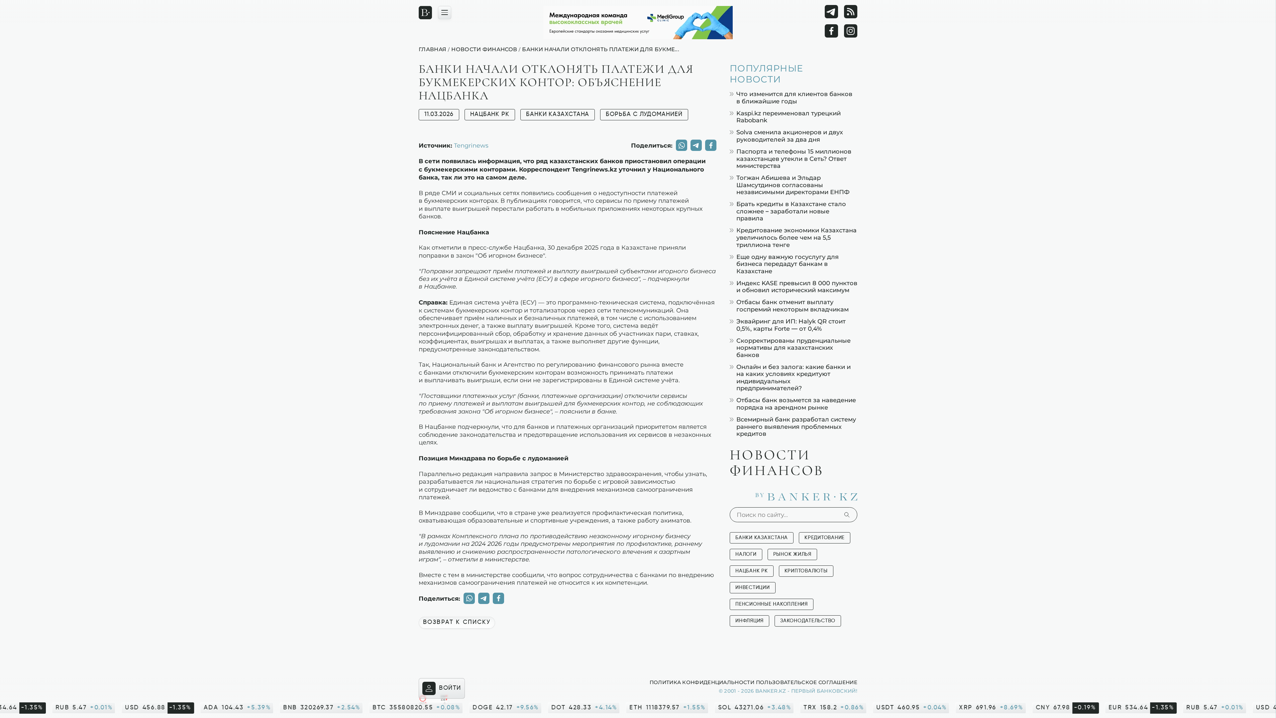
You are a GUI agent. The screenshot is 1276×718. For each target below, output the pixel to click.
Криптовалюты (806, 570)
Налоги (746, 554)
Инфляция (749, 620)
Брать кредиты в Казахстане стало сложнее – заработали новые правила (791, 211)
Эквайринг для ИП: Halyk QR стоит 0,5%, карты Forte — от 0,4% (791, 325)
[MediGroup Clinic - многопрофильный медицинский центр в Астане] (638, 22)
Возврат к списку (457, 622)
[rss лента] (850, 11)
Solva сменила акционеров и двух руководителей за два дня (789, 136)
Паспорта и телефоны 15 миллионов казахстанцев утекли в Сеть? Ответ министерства (793, 158)
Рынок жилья (792, 554)
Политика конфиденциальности (702, 682)
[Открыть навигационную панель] (444, 12)
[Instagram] (850, 31)
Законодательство (807, 620)
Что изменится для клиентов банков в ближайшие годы (794, 97)
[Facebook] (831, 31)
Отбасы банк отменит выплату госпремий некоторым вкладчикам (792, 306)
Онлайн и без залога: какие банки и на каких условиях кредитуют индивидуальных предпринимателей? (793, 377)
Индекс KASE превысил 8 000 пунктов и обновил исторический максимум (796, 287)
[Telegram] (831, 11)
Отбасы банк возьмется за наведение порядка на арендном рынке (796, 404)
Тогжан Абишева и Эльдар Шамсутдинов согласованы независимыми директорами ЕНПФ (793, 184)
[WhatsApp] (681, 145)
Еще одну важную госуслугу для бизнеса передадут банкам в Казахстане (787, 264)
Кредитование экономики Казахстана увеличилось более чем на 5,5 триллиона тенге (796, 237)
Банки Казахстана (557, 114)
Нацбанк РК (489, 114)
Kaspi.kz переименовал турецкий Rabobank (788, 117)
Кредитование (824, 537)
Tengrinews (471, 145)
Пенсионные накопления (771, 604)
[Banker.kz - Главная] (425, 12)
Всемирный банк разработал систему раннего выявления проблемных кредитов (796, 426)
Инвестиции (752, 587)
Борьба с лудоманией (644, 114)
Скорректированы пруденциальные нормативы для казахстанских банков (793, 347)
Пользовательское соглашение (806, 682)
